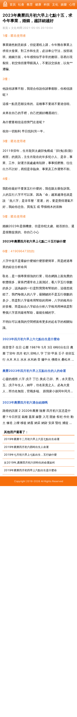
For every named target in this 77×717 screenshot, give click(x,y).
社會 (21, 4)
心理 (72, 4)
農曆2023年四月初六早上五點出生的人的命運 (34, 371)
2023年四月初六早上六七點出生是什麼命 (31, 339)
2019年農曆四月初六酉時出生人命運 (26, 447)
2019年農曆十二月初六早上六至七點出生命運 (31, 439)
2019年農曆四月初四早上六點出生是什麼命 (30, 470)
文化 (55, 4)
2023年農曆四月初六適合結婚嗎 (25, 402)
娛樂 (64, 4)
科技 (47, 4)
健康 (38, 4)
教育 (30, 4)
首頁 (13, 4)
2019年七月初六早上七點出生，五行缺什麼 (30, 454)
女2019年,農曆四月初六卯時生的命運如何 (29, 462)
